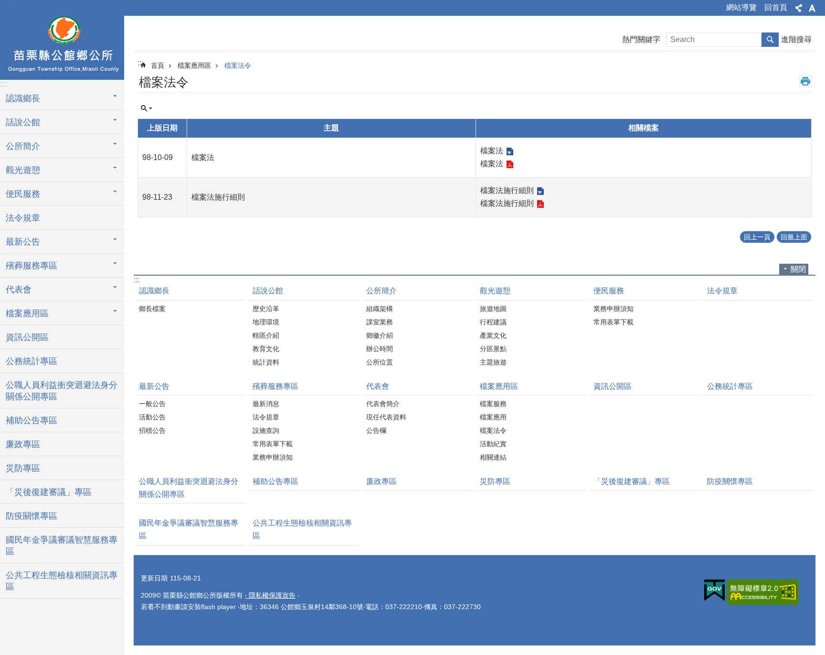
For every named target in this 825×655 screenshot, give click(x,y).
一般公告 (152, 404)
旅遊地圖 (493, 308)
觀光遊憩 (495, 291)
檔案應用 (493, 417)
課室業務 (379, 322)
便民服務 (608, 291)
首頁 (157, 65)
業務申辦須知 (613, 308)
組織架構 (379, 308)
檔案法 (491, 151)
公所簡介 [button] (23, 146)
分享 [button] (798, 8)
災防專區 (23, 468)
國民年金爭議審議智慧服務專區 (61, 545)
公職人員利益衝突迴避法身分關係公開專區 (61, 390)
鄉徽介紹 (379, 335)
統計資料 (266, 362)
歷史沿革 (266, 308)
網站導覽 (741, 7)
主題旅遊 (493, 362)
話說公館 (268, 291)
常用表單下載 (613, 322)
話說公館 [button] (23, 122)
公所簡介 (381, 291)
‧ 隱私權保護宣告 (270, 595)
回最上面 (794, 237)
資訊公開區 (27, 337)
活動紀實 (493, 444)
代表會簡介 (383, 404)
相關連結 (493, 457)
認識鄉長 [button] (23, 98)
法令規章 (23, 218)
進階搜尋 (796, 39)
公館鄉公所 (62, 46)
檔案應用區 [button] (27, 313)
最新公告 (154, 386)
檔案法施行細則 (507, 190)
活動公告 (152, 417)
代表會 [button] (19, 289)
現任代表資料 (386, 417)
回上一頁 (757, 237)
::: (10, 5)
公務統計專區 (31, 361)
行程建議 (493, 322)
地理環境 (266, 322)
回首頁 (775, 7)
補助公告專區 (31, 420)
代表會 (377, 386)
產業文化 (493, 335)
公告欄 (376, 430)
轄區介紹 (266, 335)
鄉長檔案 (152, 308)
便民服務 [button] (23, 194)
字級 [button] (812, 8)
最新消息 (266, 404)
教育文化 (266, 349)
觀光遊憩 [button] (23, 170)
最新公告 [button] (23, 242)
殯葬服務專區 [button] (31, 265)
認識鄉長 (154, 291)
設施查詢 (266, 430)
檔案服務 (493, 404)
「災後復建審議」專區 (49, 492)
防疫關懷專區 (31, 516)
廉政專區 (23, 444)
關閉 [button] (798, 269)
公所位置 (379, 362)
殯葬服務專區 (275, 386)
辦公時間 (379, 349)
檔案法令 (237, 65)
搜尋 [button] (770, 39)
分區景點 (493, 349)
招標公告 (152, 430)
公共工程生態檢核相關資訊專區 (61, 580)
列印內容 (805, 81)
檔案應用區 (194, 65)
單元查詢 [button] (147, 108)
